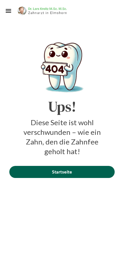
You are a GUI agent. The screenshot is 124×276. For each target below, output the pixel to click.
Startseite (62, 171)
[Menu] (8, 10)
